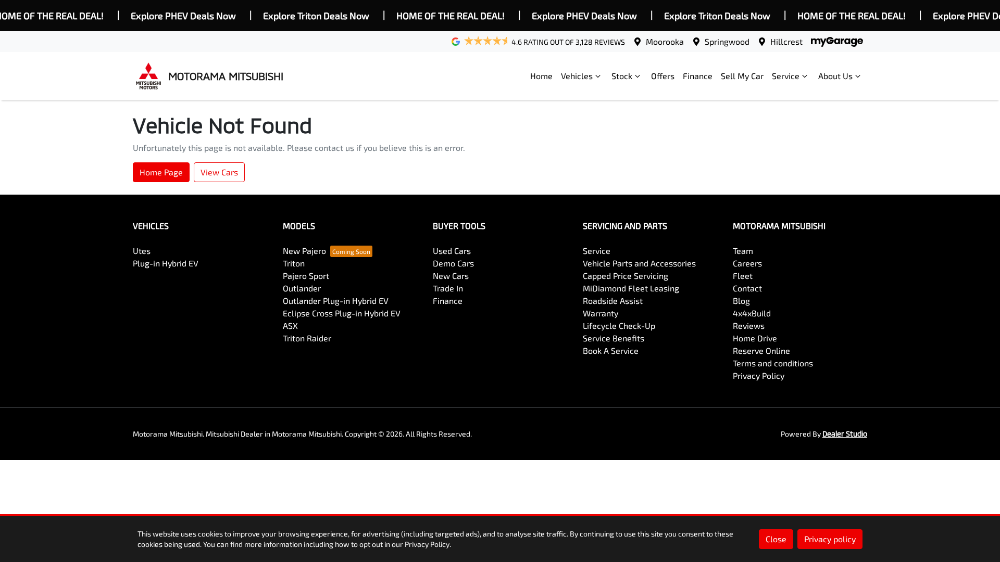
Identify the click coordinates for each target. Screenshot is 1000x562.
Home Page (161, 172)
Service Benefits (613, 338)
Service (785, 76)
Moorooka (665, 41)
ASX (290, 325)
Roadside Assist (613, 300)
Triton (294, 263)
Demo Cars (453, 263)
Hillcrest (786, 41)
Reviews (749, 325)
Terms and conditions (773, 363)
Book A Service (611, 350)
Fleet (743, 275)
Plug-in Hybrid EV (165, 263)
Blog (741, 300)
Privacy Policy (758, 375)
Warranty (600, 313)
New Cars (451, 275)
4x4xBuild (752, 313)
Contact (747, 288)
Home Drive (755, 338)
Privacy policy (830, 539)
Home (541, 76)
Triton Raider (307, 338)
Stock (621, 76)
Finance (697, 76)
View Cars (219, 172)
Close (776, 539)
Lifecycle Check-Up (619, 325)
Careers (747, 263)
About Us (835, 76)
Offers (662, 76)
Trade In (448, 288)
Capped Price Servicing (625, 275)
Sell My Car (742, 76)
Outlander (302, 288)
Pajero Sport (306, 275)
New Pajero (304, 251)
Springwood (727, 41)
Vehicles (577, 76)
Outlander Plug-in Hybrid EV (336, 300)
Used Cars (452, 251)
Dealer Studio (844, 433)
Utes (142, 251)
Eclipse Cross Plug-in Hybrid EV (342, 313)
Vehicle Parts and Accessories (639, 263)
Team (743, 251)
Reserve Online (761, 350)
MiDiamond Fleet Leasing (631, 288)
